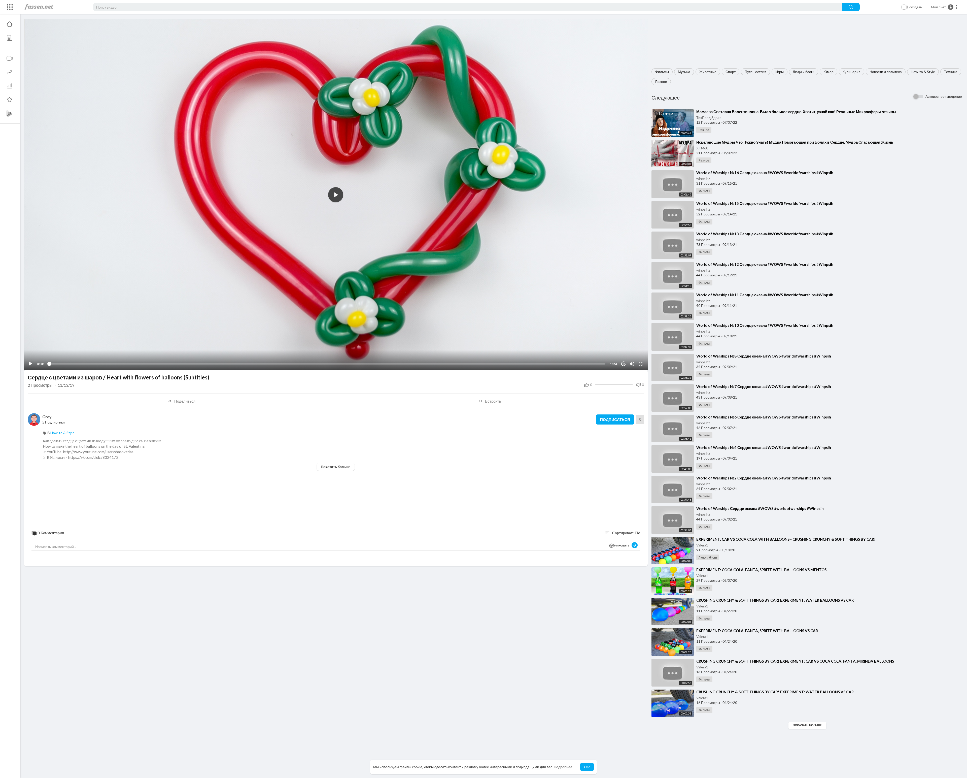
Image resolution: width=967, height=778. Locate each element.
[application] (336, 194)
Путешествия (755, 72)
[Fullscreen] (640, 363)
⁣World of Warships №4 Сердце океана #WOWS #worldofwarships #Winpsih (763, 447)
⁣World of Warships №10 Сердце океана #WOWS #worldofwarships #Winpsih (764, 325)
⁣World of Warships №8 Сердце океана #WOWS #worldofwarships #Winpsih (763, 356)
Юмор (828, 72)
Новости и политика (886, 72)
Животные (707, 72)
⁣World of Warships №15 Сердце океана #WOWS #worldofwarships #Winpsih (764, 203)
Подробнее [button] (563, 767)
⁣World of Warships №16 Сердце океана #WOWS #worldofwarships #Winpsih (764, 172)
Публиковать (620, 545)
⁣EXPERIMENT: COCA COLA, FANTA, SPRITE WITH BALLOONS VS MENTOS (761, 569)
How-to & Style (923, 72)
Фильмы (662, 72)
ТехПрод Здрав (708, 117)
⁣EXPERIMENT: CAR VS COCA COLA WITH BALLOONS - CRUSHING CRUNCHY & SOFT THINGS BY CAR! (786, 539)
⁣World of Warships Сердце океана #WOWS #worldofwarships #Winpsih (760, 508)
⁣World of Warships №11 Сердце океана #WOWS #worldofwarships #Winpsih (764, 295)
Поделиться (184, 401)
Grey (47, 416)
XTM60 (702, 148)
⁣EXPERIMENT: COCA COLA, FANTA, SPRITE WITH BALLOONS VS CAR (757, 630)
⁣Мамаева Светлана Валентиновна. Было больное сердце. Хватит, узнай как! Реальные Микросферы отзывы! (797, 111)
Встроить (493, 401)
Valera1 (702, 545)
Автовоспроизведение (943, 96)
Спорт (731, 72)
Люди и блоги (803, 72)
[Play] (30, 363)
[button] (944, 7)
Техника (950, 72)
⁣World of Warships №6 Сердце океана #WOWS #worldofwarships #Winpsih (763, 417)
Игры (779, 72)
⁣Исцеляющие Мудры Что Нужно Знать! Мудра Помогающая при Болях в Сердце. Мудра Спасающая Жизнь (794, 142)
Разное (661, 81)
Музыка (684, 72)
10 (624, 364)
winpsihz (703, 178)
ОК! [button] (587, 767)
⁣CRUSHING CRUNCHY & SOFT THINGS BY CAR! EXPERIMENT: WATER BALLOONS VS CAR (775, 600)
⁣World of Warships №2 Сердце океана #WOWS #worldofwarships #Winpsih (763, 478)
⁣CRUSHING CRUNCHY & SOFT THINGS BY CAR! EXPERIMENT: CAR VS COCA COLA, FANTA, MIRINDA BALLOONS (795, 661)
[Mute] (632, 363)
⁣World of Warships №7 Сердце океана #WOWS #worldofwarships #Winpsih (763, 386)
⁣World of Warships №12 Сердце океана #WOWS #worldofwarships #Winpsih (764, 264)
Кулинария (851, 72)
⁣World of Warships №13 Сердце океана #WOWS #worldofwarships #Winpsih (764, 234)
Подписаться (615, 419)
